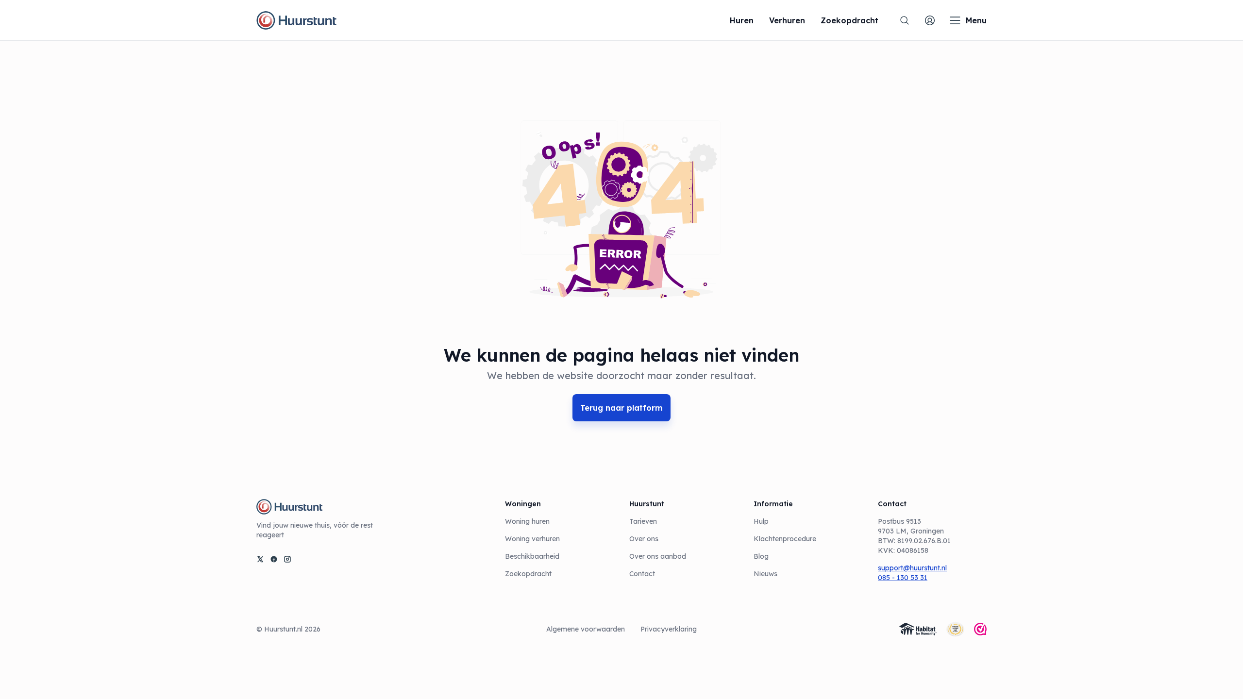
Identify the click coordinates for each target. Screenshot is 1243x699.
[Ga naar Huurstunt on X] (260, 559)
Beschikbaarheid (532, 556)
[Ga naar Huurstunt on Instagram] (287, 559)
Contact (642, 573)
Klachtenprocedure (785, 538)
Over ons (643, 538)
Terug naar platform (621, 408)
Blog (761, 556)
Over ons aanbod (657, 556)
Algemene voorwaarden (585, 629)
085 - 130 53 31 (902, 577)
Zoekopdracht (528, 573)
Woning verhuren (532, 538)
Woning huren (527, 521)
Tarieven (643, 521)
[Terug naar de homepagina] (296, 20)
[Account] (930, 20)
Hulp (761, 521)
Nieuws (765, 573)
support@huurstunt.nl (912, 568)
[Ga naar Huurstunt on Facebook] (274, 559)
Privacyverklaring (668, 629)
